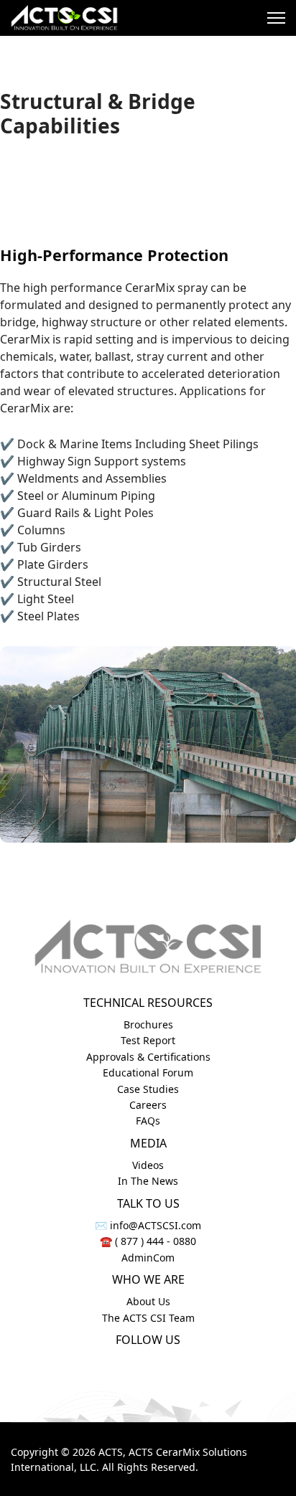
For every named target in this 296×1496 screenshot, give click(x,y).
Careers (148, 1105)
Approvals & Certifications (148, 1057)
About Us (148, 1301)
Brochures (148, 1024)
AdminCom (148, 1257)
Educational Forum (148, 1072)
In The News (148, 1181)
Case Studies (148, 1089)
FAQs (148, 1120)
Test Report (148, 1040)
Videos (148, 1165)
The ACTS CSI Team (148, 1318)
